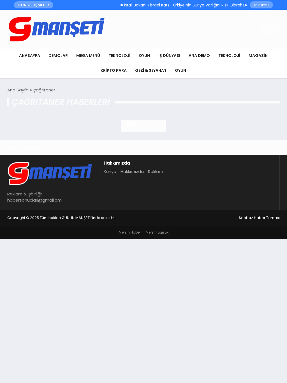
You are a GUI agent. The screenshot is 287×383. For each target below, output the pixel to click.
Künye (110, 171)
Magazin (258, 55)
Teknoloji (119, 55)
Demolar (58, 55)
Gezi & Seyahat (150, 70)
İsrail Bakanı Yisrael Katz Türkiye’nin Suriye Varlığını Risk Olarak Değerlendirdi (193, 5)
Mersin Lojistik (157, 232)
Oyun (144, 55)
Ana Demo (199, 55)
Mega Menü (88, 55)
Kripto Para (114, 70)
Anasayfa (29, 55)
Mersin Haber (130, 232)
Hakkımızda (132, 171)
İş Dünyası (169, 55)
